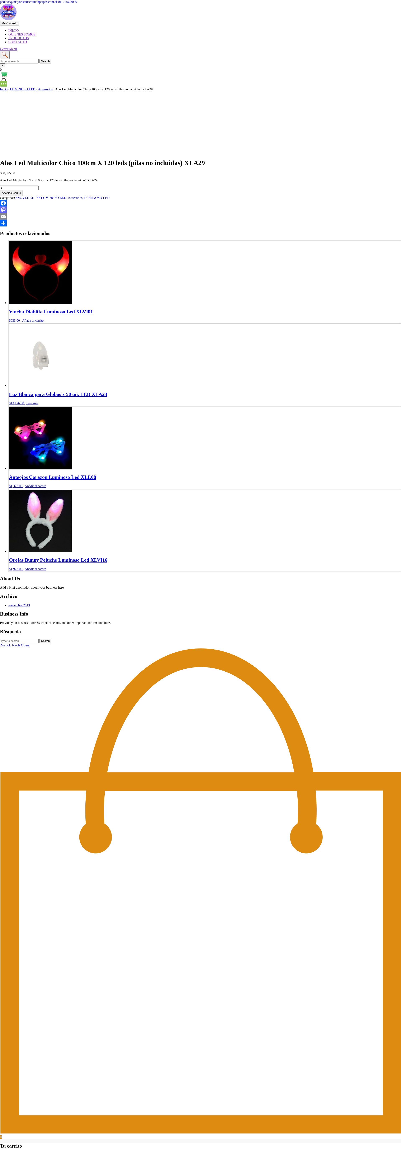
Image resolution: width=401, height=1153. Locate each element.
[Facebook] (200, 203)
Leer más (32, 403)
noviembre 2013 (19, 605)
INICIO (13, 30)
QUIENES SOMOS (22, 34)
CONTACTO (17, 42)
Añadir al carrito (11, 193)
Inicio (4, 89)
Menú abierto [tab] (10, 23)
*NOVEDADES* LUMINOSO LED (41, 198)
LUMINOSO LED (23, 89)
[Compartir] (200, 223)
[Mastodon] (200, 209)
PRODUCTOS (18, 38)
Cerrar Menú (8, 49)
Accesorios (45, 89)
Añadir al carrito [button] (33, 320)
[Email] (200, 216)
